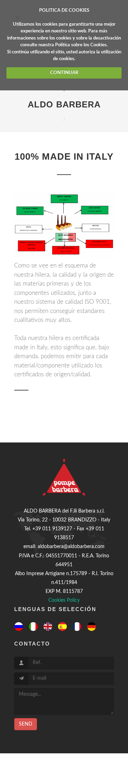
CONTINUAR (64, 72)
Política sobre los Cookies (81, 45)
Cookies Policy (64, 600)
